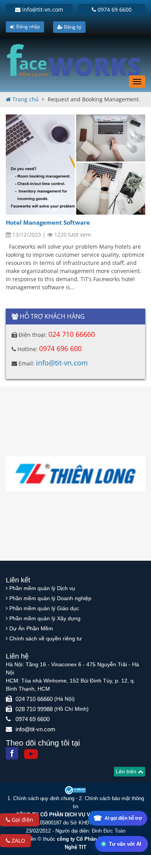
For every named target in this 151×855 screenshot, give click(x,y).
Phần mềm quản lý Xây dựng (45, 618)
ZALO (17, 840)
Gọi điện (21, 819)
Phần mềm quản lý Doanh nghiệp (50, 598)
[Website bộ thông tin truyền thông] (75, 790)
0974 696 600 (60, 348)
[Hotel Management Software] (75, 164)
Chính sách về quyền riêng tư (45, 638)
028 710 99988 (34, 709)
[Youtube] (31, 754)
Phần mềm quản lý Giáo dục (44, 608)
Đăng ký (72, 27)
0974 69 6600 (114, 9)
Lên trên (127, 771)
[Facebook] (12, 753)
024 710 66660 (71, 334)
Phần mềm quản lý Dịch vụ (42, 588)
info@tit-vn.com (42, 9)
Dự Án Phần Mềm (31, 628)
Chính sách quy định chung (43, 798)
